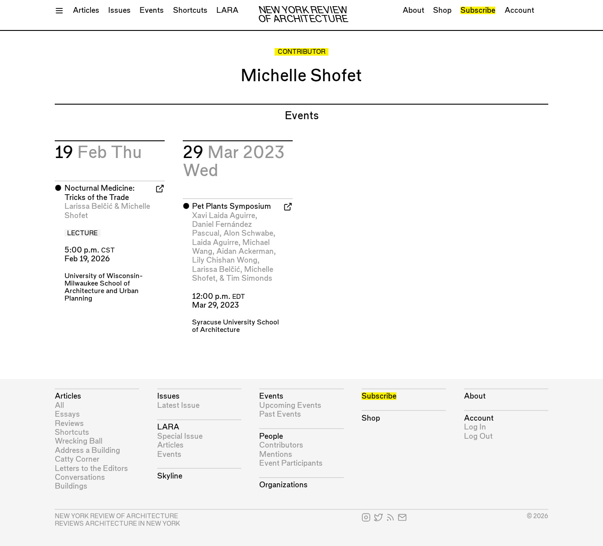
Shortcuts (190, 10)
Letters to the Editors (91, 468)
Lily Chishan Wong (224, 260)
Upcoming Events (290, 405)
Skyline (169, 476)
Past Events (280, 414)
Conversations (80, 477)
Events (151, 10)
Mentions (275, 454)
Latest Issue (178, 405)
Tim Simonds (249, 278)
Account (519, 10)
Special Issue (180, 436)
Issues (119, 10)
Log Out (478, 436)
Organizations (283, 485)
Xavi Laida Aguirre (223, 215)
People (271, 436)
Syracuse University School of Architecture (235, 326)
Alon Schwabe (248, 233)
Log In (475, 427)
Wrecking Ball (78, 441)
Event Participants (291, 463)
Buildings (71, 486)
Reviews (69, 423)
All (59, 405)
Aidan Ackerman (245, 251)
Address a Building (87, 450)
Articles (86, 10)
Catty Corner (77, 459)
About (413, 10)
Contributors (281, 445)
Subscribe (477, 10)
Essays (67, 414)
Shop (442, 10)
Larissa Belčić (88, 206)
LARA (227, 10)
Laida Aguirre (215, 242)
